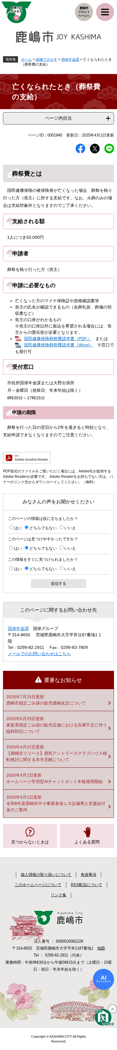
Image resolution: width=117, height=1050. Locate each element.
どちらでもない (43, 528)
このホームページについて (38, 885)
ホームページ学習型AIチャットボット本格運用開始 (54, 781)
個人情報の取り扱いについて (46, 874)
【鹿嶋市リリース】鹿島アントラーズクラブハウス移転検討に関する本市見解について (56, 756)
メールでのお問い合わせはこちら (39, 653)
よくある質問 (87, 842)
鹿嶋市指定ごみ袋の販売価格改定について (46, 703)
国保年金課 (70, 59)
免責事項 (88, 874)
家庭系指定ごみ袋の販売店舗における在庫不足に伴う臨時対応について (56, 728)
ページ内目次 (58, 118)
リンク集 (58, 895)
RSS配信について (86, 885)
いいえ (70, 528)
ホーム (26, 59)
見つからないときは (30, 842)
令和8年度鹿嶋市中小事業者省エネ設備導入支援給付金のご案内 (55, 806)
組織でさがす (46, 59)
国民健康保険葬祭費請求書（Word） (58, 344)
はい (18, 528)
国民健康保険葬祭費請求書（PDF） (57, 338)
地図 (101, 948)
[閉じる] (112, 1008)
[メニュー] (105, 12)
